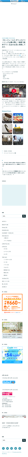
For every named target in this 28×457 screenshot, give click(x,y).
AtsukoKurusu (12, 38)
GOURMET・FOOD (6, 233)
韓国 (5, 272)
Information (4, 235)
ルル (5, 254)
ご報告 (5, 238)
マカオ (5, 267)
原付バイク (4, 281)
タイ (5, 262)
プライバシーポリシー (7, 452)
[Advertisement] (14, 20)
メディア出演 (7, 240)
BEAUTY (4, 224)
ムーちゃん (6, 251)
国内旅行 (6, 270)
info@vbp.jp (4, 403)
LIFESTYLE (4, 243)
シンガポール (7, 259)
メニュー (15, 3)
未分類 (3, 286)
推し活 (3, 284)
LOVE (3, 246)
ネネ (5, 248)
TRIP (3, 257)
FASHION (4, 230)
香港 (5, 275)
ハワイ (5, 264)
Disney (3, 227)
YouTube (4, 278)
